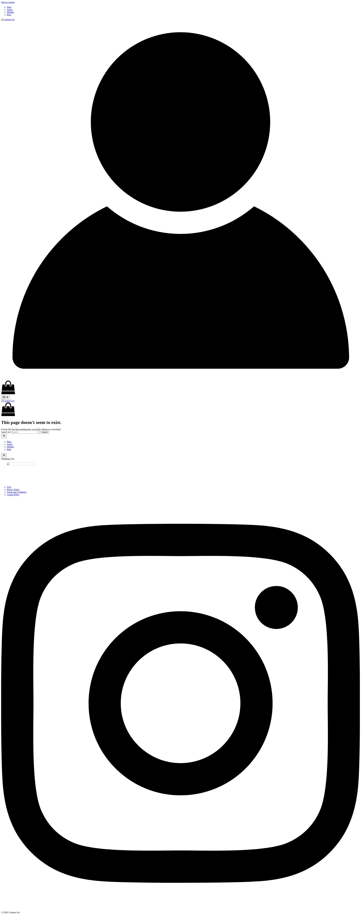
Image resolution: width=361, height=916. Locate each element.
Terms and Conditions (16, 492)
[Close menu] (4, 436)
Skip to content (8, 2)
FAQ (9, 487)
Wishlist (10, 12)
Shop (9, 7)
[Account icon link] (180, 379)
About (9, 9)
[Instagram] (180, 907)
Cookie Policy (13, 494)
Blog (9, 15)
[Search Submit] (39, 432)
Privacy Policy (13, 489)
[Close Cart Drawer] (4, 455)
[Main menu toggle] (5, 397)
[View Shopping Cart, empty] (180, 387)
